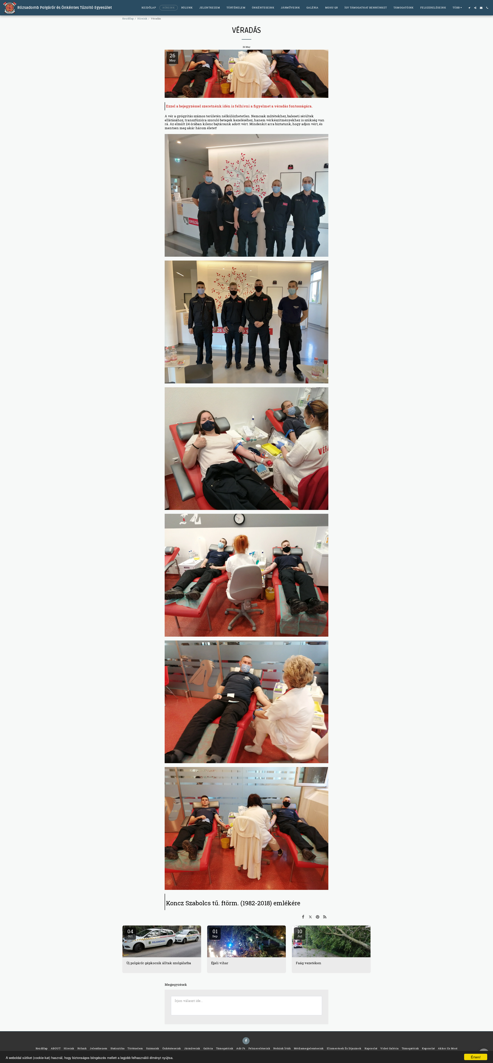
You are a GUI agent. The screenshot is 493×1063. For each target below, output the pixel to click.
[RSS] (324, 917)
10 (299, 933)
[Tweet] (310, 917)
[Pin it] (317, 917)
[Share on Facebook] (303, 917)
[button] (469, 7)
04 (130, 933)
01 (215, 933)
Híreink (142, 18)
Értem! (476, 1057)
